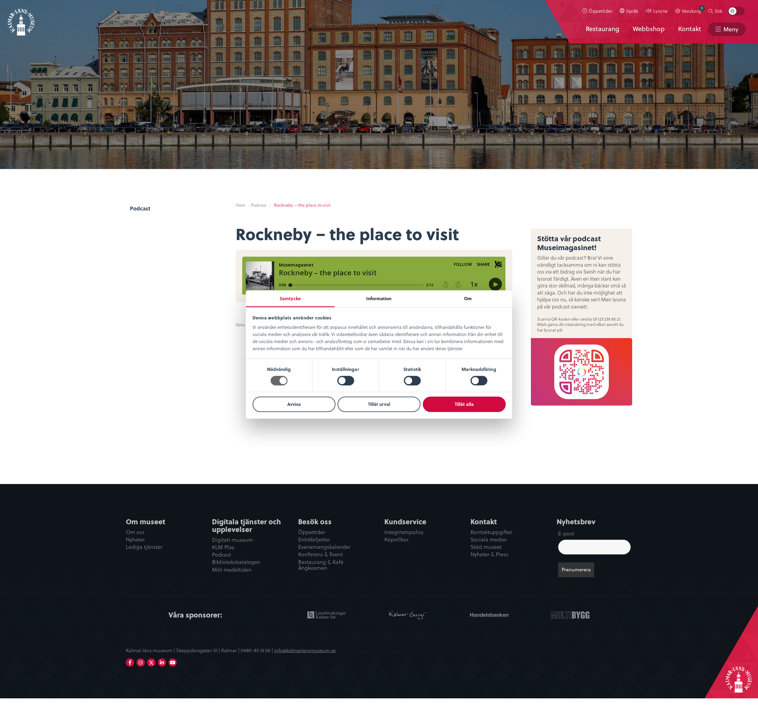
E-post (566, 533)
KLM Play (223, 547)
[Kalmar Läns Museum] (21, 18)
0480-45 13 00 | (257, 650)
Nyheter (135, 539)
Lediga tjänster (144, 547)
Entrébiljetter (314, 539)
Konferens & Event (320, 554)
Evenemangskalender (324, 547)
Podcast (140, 208)
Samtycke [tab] (290, 298)
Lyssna (660, 10)
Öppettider (600, 10)
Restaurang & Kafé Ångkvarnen (320, 565)
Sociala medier (488, 539)
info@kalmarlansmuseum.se (305, 650)
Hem (240, 205)
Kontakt (689, 28)
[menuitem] (597, 11)
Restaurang (602, 28)
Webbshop (649, 28)
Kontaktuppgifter (491, 532)
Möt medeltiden (232, 570)
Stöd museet (486, 547)
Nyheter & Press (489, 554)
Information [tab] (378, 298)
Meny (730, 29)
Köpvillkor (396, 539)
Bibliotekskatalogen (236, 562)
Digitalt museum (232, 540)
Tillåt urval (379, 404)
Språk (632, 10)
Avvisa (294, 404)
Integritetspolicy (403, 532)
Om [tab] (468, 298)
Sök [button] (718, 11)
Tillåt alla (464, 404)
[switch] (345, 380)
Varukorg (692, 9)
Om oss (135, 532)
